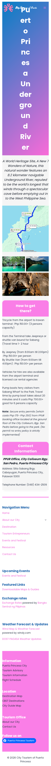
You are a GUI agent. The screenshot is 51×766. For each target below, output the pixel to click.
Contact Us (9, 554)
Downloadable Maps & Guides (20, 589)
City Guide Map (11, 705)
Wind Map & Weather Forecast (21, 629)
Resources (8, 547)
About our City (11, 520)
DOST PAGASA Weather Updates (21, 639)
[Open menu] (44, 7)
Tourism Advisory (12, 670)
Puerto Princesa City (14, 665)
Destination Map (12, 696)
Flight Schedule (11, 680)
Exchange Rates (12, 602)
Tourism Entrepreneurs (16, 533)
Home (5, 513)
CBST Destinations (13, 701)
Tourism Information (14, 675)
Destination (9, 527)
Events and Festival (14, 540)
